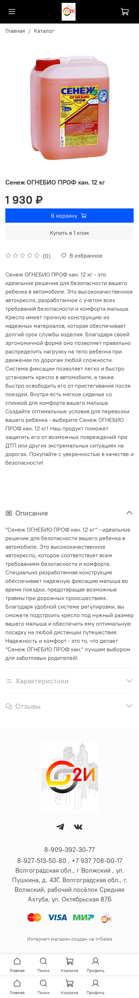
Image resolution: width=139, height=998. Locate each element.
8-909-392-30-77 (69, 850)
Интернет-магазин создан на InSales (69, 939)
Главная (15, 30)
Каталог (44, 30)
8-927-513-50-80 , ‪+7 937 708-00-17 (69, 861)
